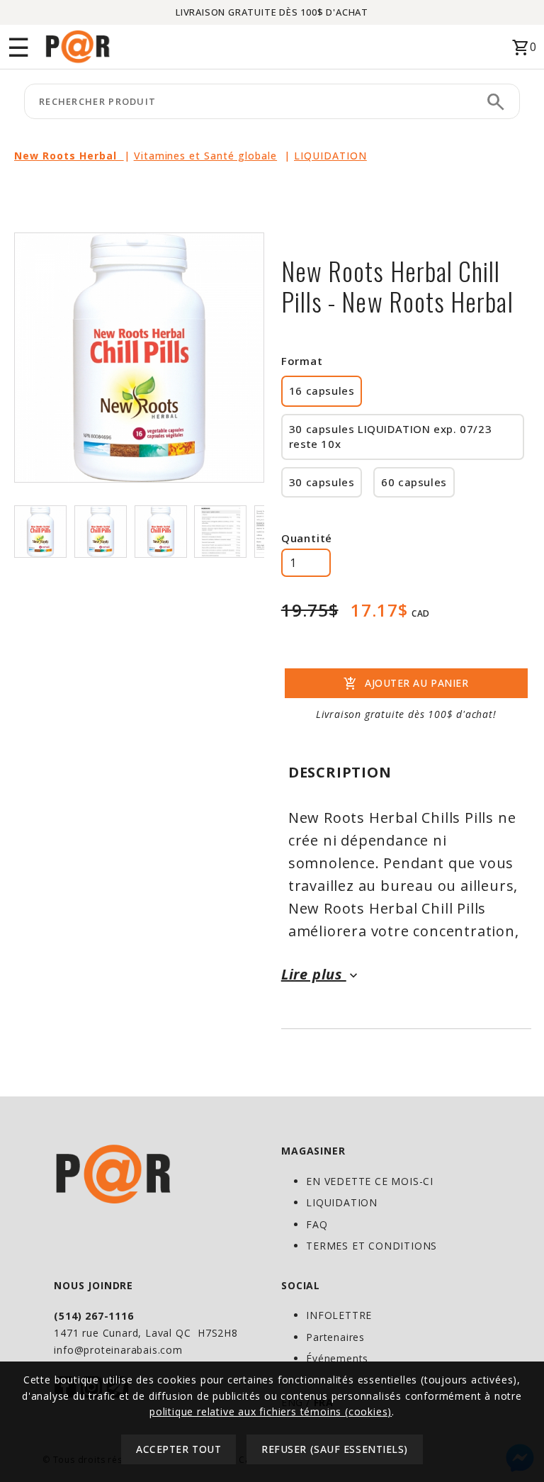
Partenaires (335, 1337)
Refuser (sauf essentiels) (334, 1449)
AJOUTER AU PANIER (406, 683)
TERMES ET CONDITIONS (371, 1245)
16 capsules (322, 390)
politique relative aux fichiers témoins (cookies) (270, 1411)
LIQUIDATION (330, 155)
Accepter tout (178, 1449)
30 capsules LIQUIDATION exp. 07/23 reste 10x (390, 436)
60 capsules (414, 482)
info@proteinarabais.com (118, 1350)
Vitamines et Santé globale (205, 155)
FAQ (316, 1224)
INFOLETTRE (339, 1315)
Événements (337, 1358)
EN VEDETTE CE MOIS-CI (370, 1181)
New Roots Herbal (69, 155)
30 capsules (322, 482)
